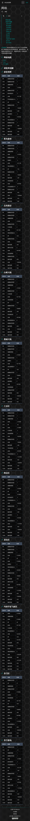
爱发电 (15, 814)
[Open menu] (2, 2)
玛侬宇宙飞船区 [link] (10, 39)
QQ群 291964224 (15, 809)
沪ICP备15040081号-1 (15, 816)
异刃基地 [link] (8, 43)
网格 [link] (6, 11)
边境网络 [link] (3, 47)
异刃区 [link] (8, 41)
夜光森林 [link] (8, 25)
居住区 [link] (8, 37)
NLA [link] (4, 62)
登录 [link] (27, 2)
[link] (2, 57)
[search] (23, 2)
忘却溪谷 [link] (8, 27)
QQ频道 (15, 811)
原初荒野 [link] (8, 24)
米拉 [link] (4, 60)
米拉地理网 (7, 2)
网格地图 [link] (8, 20)
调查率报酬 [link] (9, 22)
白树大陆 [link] (8, 29)
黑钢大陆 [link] (8, 31)
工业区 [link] (8, 33)
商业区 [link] (8, 35)
